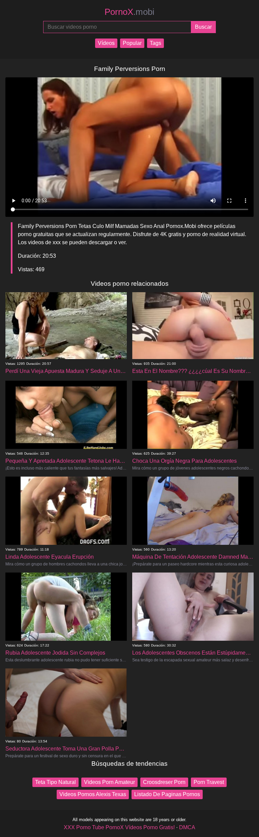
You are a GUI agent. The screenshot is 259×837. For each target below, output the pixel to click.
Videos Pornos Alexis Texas (92, 794)
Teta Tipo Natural (55, 782)
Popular (132, 43)
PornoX (129, 12)
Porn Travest (209, 782)
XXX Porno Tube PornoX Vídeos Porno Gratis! (119, 827)
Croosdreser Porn (164, 782)
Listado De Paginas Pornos (167, 794)
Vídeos (106, 43)
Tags (155, 43)
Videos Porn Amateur (109, 782)
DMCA (187, 827)
